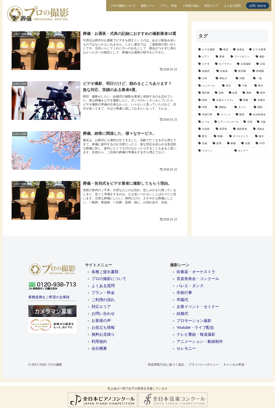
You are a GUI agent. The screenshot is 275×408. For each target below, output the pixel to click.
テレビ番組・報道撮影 (196, 334)
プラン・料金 (168, 5)
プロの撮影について (123, 5)
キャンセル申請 (233, 364)
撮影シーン (148, 5)
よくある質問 (232, 5)
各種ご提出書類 (105, 272)
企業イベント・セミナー (198, 306)
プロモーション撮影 (194, 320)
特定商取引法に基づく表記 (166, 364)
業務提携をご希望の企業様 (49, 297)
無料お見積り (103, 334)
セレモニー (186, 348)
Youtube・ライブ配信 (195, 327)
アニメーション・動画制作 (200, 341)
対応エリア (211, 5)
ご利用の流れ (190, 5)
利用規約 (99, 341)
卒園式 (182, 300)
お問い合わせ (257, 5)
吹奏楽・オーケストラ (196, 272)
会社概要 (99, 348)
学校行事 (184, 293)
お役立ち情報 (103, 327)
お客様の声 (101, 320)
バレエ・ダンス (190, 286)
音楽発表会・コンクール (198, 279)
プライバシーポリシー (204, 364)
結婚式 (182, 313)
